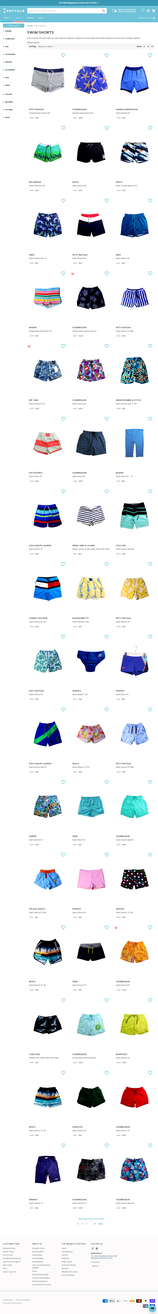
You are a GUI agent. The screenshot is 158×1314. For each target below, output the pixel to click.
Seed (64, 1248)
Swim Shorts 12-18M (124, 331)
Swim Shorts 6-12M (37, 912)
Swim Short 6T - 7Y (124, 476)
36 (148, 46)
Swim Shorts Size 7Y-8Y (126, 403)
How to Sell (7, 1255)
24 (144, 46)
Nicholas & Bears (69, 1265)
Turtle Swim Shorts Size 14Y (84, 331)
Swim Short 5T (78, 840)
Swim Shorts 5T (123, 622)
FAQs (5, 1268)
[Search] (104, 10)
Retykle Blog (37, 1261)
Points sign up (144, 18)
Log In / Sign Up (9, 1272)
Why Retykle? (38, 1251)
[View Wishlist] (143, 10)
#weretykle (37, 1255)
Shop (6, 18)
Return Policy (8, 1251)
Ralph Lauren (67, 1261)
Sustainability (38, 1258)
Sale (41, 18)
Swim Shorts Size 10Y (125, 549)
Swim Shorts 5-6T (37, 403)
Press (34, 1271)
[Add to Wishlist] (63, 55)
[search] (64, 10)
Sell (19, 18)
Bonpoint (65, 1258)
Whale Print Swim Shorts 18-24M (43, 1057)
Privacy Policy (8, 1300)
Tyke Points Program (11, 1261)
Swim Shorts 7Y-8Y (80, 767)
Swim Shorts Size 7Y (38, 258)
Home (30, 26)
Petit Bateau (67, 1251)
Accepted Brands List (12, 1258)
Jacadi (64, 1255)
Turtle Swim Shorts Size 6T (84, 1057)
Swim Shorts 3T (36, 549)
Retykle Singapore (40, 1281)
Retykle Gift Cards (69, 1272)
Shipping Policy (9, 1248)
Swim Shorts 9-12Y (37, 185)
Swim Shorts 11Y (123, 258)
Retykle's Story (38, 1248)
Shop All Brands (68, 1275)
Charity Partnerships (41, 1278)
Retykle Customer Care (101, 1258)
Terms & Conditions (23, 1300)
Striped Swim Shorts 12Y (39, 113)
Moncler (65, 1268)
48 (152, 46)
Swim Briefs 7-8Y (80, 694)
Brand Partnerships (40, 1274)
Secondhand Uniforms (41, 1284)
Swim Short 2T (35, 476)
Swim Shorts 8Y (79, 403)
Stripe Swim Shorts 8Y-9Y (40, 331)
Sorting (32, 46)
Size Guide (7, 1265)
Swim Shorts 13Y (79, 185)
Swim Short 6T (122, 694)
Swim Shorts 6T (79, 258)
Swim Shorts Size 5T (38, 767)
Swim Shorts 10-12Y (37, 622)
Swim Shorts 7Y (36, 1203)
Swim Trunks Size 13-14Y (126, 185)
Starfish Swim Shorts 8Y (83, 113)
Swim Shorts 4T (123, 1057)
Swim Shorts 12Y (123, 113)
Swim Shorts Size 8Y (125, 840)
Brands (30, 18)
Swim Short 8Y (78, 476)
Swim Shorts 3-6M (80, 622)
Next (101, 1223)
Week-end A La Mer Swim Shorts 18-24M (90, 549)
